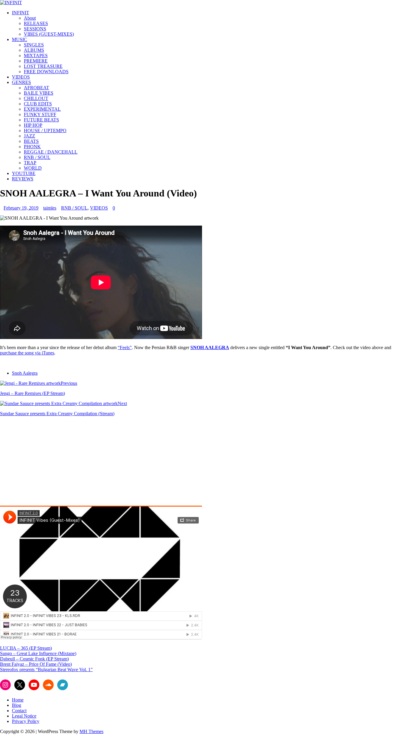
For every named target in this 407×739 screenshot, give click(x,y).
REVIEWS (22, 178)
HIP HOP (33, 125)
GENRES (21, 82)
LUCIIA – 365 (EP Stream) (26, 648)
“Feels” (125, 347)
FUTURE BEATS (41, 119)
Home (18, 699)
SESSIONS (35, 28)
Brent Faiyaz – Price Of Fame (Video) (36, 664)
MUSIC (19, 39)
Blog (16, 705)
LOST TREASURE (43, 66)
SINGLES (34, 44)
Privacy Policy (25, 721)
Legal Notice (24, 715)
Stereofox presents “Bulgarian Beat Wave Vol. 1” (46, 669)
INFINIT (20, 12)
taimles (49, 207)
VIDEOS (21, 76)
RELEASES (36, 23)
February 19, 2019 (21, 207)
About (30, 18)
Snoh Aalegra (25, 373)
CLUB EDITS (38, 103)
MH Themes (91, 731)
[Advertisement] (50, 462)
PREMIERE (36, 60)
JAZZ (29, 135)
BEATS (31, 141)
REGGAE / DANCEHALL (50, 151)
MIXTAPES (36, 55)
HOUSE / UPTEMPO (45, 130)
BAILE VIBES (38, 93)
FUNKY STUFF (40, 114)
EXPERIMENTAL (42, 109)
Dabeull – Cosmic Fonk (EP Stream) (34, 658)
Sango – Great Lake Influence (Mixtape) (38, 653)
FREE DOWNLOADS (46, 71)
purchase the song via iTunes (27, 352)
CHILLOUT (36, 98)
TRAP (30, 162)
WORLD (33, 168)
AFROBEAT (36, 87)
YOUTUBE (23, 173)
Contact (19, 710)
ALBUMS (34, 50)
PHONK (32, 146)
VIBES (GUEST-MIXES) (49, 34)
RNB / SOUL (37, 157)
